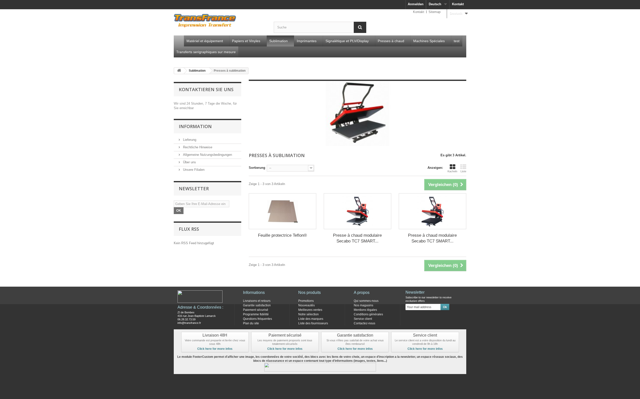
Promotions (306, 301)
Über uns (189, 162)
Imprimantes (306, 41)
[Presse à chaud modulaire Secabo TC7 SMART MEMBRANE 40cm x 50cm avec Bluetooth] (432, 211)
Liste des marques (310, 319)
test (457, 41)
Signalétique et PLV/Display (347, 41)
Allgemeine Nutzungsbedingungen (207, 155)
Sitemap (434, 12)
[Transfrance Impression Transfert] (220, 21)
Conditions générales (368, 314)
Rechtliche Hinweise (197, 147)
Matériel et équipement (204, 41)
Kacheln (452, 171)
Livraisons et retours (256, 301)
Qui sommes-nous (366, 301)
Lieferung (189, 140)
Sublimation (278, 41)
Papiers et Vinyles (246, 41)
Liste (463, 171)
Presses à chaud (391, 41)
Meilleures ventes (310, 310)
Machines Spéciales (429, 41)
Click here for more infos (214, 349)
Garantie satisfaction (257, 305)
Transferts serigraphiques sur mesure (206, 52)
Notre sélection (308, 314)
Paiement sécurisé (255, 310)
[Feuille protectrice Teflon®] (282, 211)
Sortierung (257, 168)
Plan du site (251, 323)
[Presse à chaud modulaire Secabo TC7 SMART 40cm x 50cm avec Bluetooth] (357, 211)
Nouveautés (306, 305)
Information (195, 126)
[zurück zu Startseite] (179, 71)
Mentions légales (365, 310)
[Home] (179, 40)
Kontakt (458, 4)
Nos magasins (363, 305)
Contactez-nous (364, 323)
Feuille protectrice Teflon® (282, 235)
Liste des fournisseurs (313, 323)
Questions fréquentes (257, 319)
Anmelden (416, 4)
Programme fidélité (256, 314)
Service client (363, 319)
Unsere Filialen (193, 170)
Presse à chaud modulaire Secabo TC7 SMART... (357, 238)
